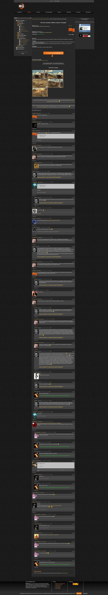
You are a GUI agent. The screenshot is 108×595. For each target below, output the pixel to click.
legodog (33, 113)
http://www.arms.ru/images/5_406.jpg (55, 505)
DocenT (33, 460)
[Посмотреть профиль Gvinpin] (34, 180)
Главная (19, 12)
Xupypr (35, 162)
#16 (51, 279)
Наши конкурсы (85, 19)
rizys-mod (70, 25)
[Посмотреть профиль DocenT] (34, 472)
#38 (51, 400)
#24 (51, 351)
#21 (51, 327)
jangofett (34, 218)
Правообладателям (58, 584)
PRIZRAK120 (34, 421)
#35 (49, 442)
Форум (38, 12)
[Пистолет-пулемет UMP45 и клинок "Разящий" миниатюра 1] (40, 74)
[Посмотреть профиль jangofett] (34, 225)
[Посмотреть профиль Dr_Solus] (34, 235)
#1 (49, 502)
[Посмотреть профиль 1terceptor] (34, 152)
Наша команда (57, 588)
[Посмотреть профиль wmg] (34, 297)
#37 (49, 560)
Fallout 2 (22, 26)
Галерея (68, 12)
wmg (33, 290)
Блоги (59, 12)
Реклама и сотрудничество (60, 583)
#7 (55, 551)
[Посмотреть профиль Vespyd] (36, 380)
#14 (48, 290)
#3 (53, 492)
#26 (49, 227)
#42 (51, 162)
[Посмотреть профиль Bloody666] (34, 128)
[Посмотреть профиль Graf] (36, 398)
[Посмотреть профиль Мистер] (36, 539)
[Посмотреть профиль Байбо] (34, 143)
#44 (49, 113)
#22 (53, 342)
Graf (35, 391)
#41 (48, 130)
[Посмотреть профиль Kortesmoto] (34, 160)
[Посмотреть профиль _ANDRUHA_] (34, 195)
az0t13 (35, 474)
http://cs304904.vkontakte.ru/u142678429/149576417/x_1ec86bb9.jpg (49, 423)
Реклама (88, 12)
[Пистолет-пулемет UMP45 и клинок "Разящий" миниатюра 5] (40, 92)
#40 (50, 145)
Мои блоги (39, 213)
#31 (51, 197)
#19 (53, 319)
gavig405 (34, 270)
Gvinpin (33, 171)
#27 (51, 382)
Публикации (49, 12)
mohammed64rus (37, 432)
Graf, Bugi (36, 25)
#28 (50, 218)
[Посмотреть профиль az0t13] (36, 481)
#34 (49, 451)
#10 (51, 474)
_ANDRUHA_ (34, 182)
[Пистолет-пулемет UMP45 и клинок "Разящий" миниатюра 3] (40, 83)
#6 (55, 541)
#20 (49, 246)
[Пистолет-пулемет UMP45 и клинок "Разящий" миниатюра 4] (55, 83)
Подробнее (85, 593)
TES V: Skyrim (24, 44)
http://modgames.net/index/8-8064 (53, 534)
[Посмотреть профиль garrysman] (34, 216)
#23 (51, 237)
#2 (55, 514)
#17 (51, 307)
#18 (51, 261)
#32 (49, 171)
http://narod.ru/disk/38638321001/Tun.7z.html (40, 60)
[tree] (22, 35)
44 (49, 32)
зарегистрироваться (64, 573)
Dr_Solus (34, 227)
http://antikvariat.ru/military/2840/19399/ (53, 220)
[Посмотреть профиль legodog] (34, 120)
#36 (49, 483)
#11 (55, 432)
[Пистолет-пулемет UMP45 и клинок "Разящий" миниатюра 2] (55, 74)
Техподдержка (57, 587)
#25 (50, 372)
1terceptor (34, 145)
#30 (52, 182)
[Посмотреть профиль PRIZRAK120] (34, 430)
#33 (49, 391)
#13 (51, 299)
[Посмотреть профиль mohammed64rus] (36, 440)
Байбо (33, 130)
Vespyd (35, 372)
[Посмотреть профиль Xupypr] (36, 169)
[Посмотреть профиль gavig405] (34, 277)
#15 (50, 270)
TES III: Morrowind (24, 41)
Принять (79, 593)
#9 (51, 421)
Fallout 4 (23, 29)
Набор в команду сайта (85, 18)
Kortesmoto (34, 237)
